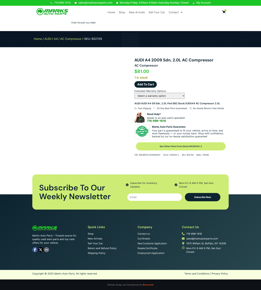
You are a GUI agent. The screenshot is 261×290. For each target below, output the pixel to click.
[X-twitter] (40, 249)
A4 (56, 39)
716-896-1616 (156, 120)
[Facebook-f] (34, 249)
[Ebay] (46, 249)
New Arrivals (137, 12)
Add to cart (145, 84)
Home (111, 12)
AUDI (47, 39)
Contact (174, 12)
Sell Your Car (157, 12)
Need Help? (154, 114)
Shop (122, 12)
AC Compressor (71, 39)
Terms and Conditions (196, 273)
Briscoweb (148, 285)
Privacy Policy (220, 273)
